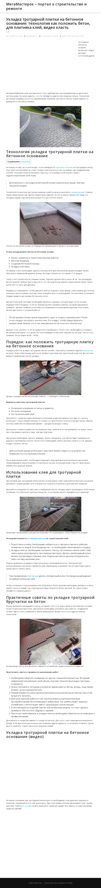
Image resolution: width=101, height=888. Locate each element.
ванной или (88, 350)
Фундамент (31, 36)
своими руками (77, 192)
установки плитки (36, 538)
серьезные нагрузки (64, 167)
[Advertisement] (42, 66)
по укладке (27, 806)
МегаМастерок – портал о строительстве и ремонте (46, 6)
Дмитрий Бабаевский (73, 36)
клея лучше (32, 576)
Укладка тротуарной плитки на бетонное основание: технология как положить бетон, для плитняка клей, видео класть (48, 23)
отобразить (24, 162)
